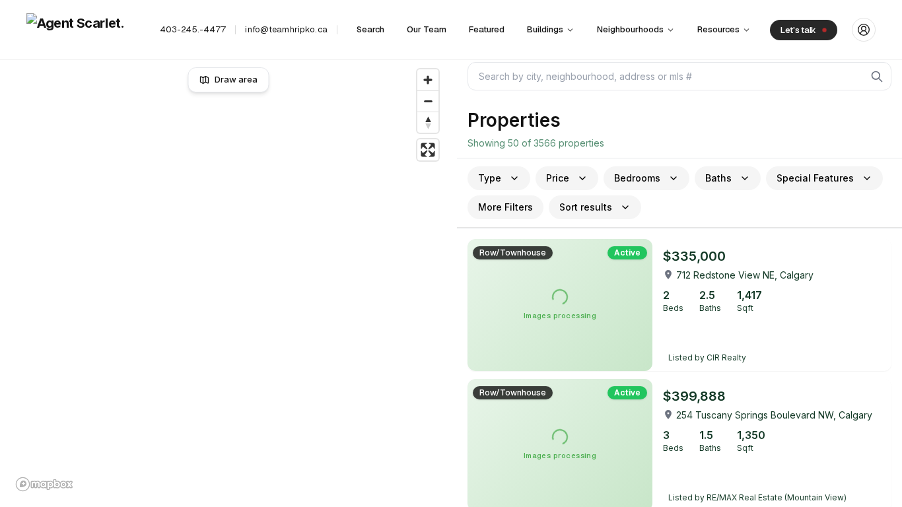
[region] (228, 280)
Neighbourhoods (630, 29)
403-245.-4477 (193, 29)
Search (370, 29)
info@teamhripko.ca (286, 29)
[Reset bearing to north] (427, 122)
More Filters (505, 207)
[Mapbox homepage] (44, 484)
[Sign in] (864, 30)
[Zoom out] (427, 101)
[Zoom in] (427, 79)
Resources (718, 29)
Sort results (585, 207)
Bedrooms (637, 178)
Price (557, 178)
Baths (718, 178)
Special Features (815, 178)
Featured (486, 29)
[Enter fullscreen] (427, 149)
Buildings (545, 29)
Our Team (426, 29)
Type (489, 178)
